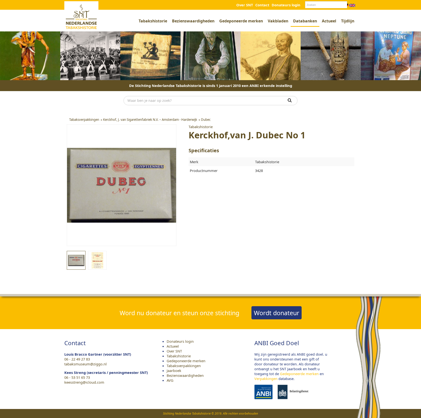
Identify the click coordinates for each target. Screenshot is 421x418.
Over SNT (244, 4)
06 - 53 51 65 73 (77, 377)
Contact (262, 4)
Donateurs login (286, 4)
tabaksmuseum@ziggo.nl (85, 363)
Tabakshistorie (153, 21)
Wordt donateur (276, 313)
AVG (170, 380)
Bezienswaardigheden (193, 21)
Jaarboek (174, 370)
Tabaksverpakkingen (184, 365)
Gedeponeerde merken (241, 21)
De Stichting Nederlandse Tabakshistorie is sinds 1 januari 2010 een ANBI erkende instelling (210, 85)
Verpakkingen (265, 378)
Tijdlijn (347, 21)
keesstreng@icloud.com (84, 382)
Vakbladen (278, 21)
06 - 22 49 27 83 (77, 359)
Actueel (329, 21)
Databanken (305, 21)
